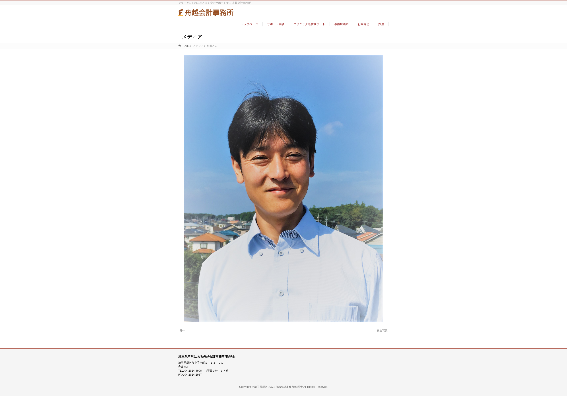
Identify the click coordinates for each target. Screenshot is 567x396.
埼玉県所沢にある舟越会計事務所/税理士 (278, 386)
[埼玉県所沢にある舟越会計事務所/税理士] (206, 14)
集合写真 (382, 330)
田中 (182, 330)
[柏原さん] (284, 188)
